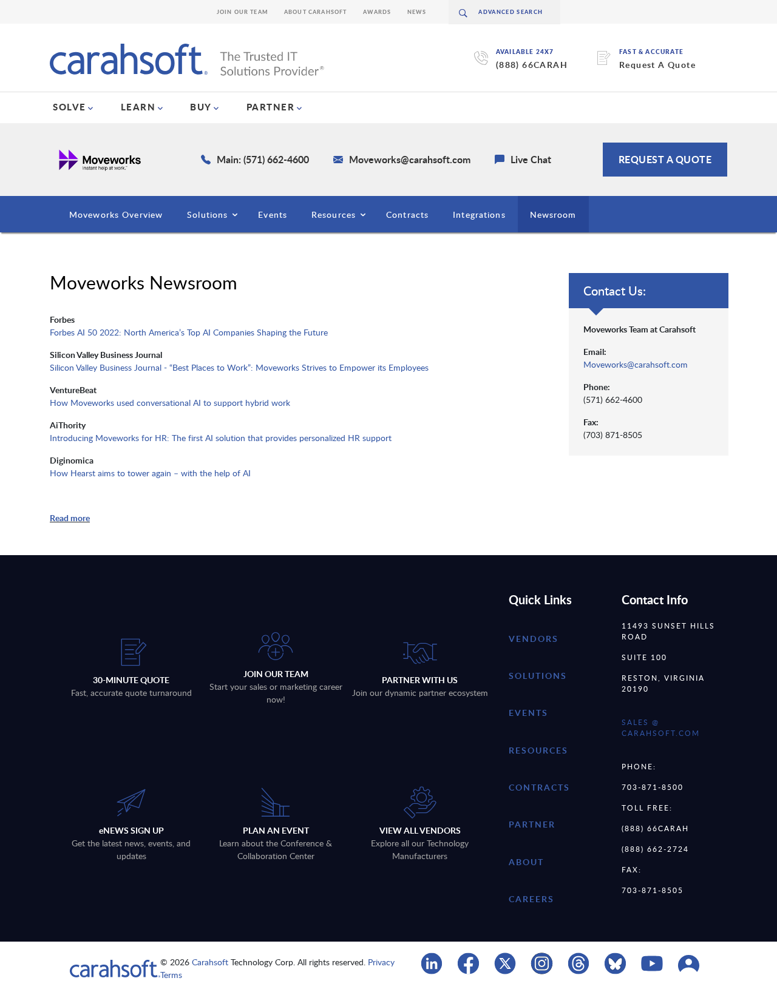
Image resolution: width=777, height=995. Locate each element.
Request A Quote (657, 64)
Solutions (207, 214)
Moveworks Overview (116, 214)
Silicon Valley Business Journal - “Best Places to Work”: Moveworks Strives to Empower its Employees (239, 367)
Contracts (407, 214)
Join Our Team (242, 12)
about (526, 862)
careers (531, 899)
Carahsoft (210, 962)
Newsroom (553, 214)
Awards (377, 12)
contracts (539, 787)
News (417, 12)
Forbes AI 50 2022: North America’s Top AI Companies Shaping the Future (189, 332)
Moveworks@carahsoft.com (635, 364)
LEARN (138, 106)
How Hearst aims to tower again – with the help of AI (150, 473)
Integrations (479, 214)
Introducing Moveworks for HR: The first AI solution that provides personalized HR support (221, 438)
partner (532, 824)
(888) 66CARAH (532, 64)
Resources (333, 214)
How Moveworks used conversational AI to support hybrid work (170, 402)
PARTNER (270, 106)
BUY (201, 106)
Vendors (533, 638)
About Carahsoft (315, 12)
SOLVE (69, 106)
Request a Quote (665, 159)
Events (272, 214)
